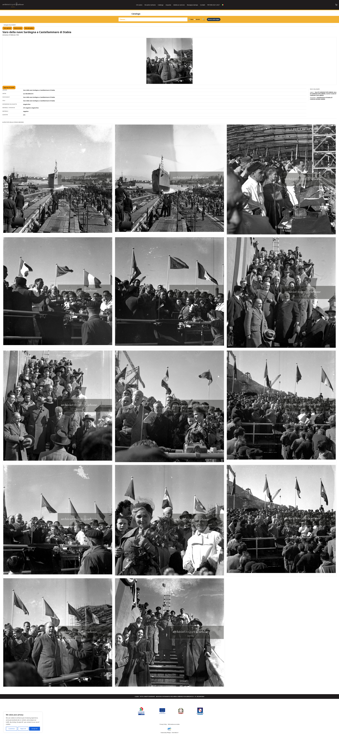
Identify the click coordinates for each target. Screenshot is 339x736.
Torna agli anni (7, 28)
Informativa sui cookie (173, 724)
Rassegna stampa (192, 5)
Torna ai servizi (18, 28)
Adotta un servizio (179, 5)
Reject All (23, 728)
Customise (11, 728)
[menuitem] (223, 4)
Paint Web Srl (175, 732)
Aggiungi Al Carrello (9, 87)
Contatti (202, 5)
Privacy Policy (163, 724)
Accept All (34, 728)
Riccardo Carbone (150, 5)
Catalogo (160, 5)
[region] (23, 722)
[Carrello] (336, 5)
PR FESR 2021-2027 (213, 5)
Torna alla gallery (29, 28)
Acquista (168, 5)
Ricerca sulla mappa (213, 19)
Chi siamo (139, 5)
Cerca (203, 19)
